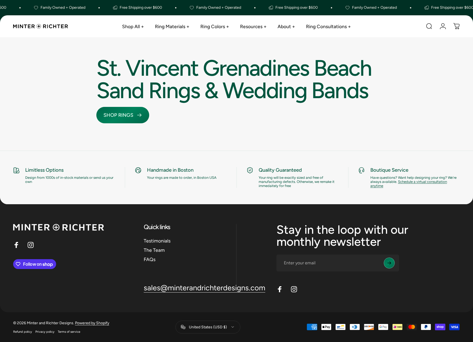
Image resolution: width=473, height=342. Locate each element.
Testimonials (157, 241)
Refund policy (22, 332)
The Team (154, 250)
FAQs (149, 259)
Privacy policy (44, 332)
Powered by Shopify (92, 323)
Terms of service (69, 332)
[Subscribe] (389, 263)
